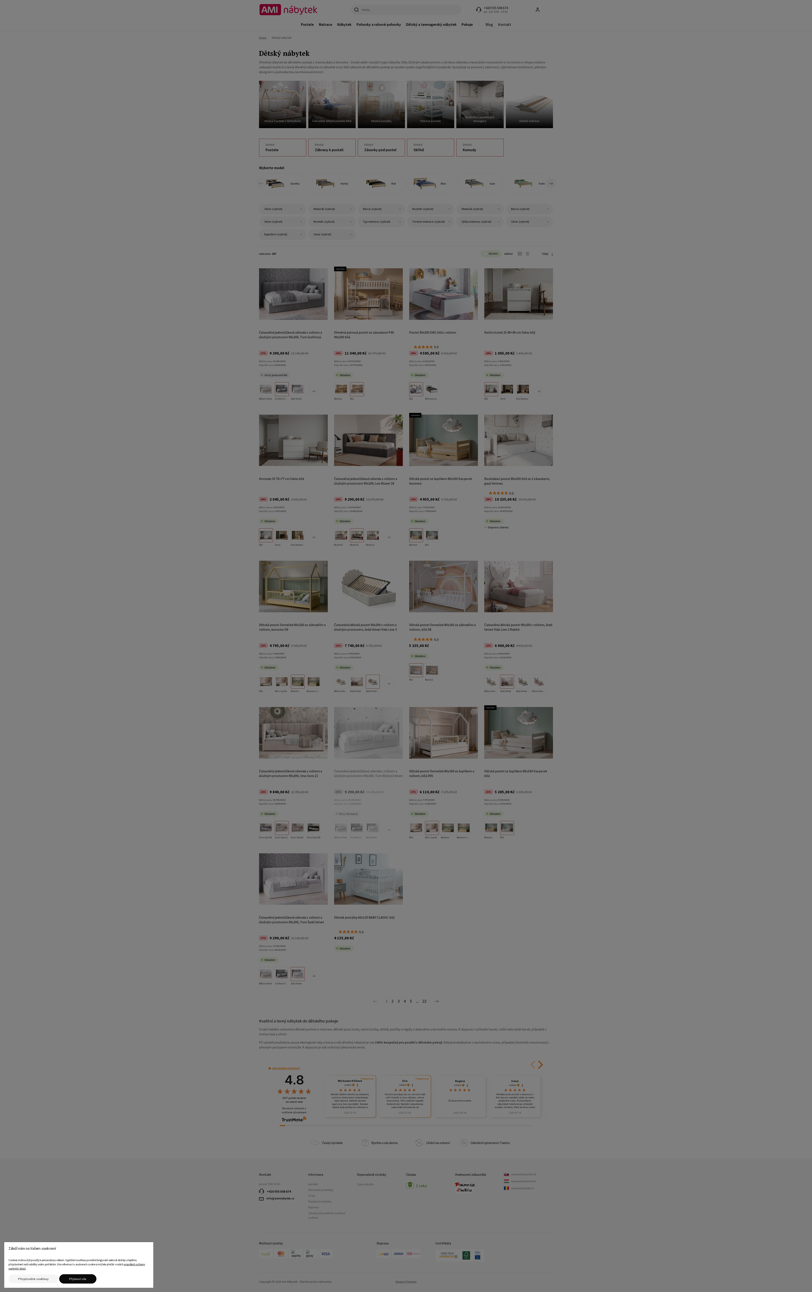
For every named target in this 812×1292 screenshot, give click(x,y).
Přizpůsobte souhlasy (33, 1279)
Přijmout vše (77, 1279)
